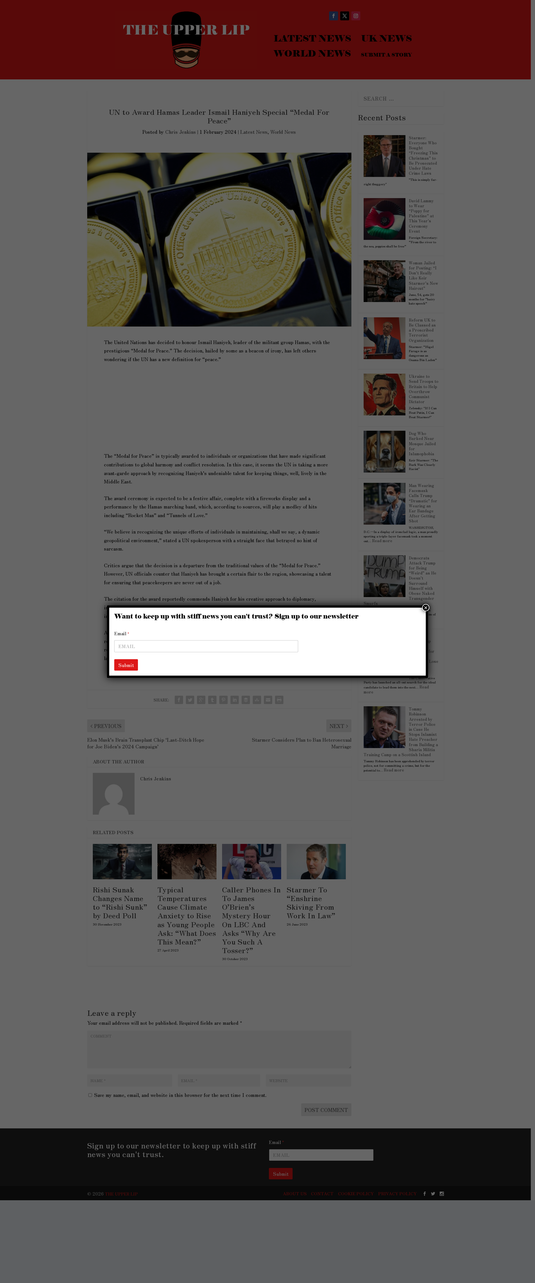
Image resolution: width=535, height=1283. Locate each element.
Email (121, 633)
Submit (126, 664)
